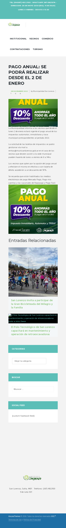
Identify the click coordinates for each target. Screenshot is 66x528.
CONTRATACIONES (20, 49)
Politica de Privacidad (32, 520)
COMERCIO (47, 39)
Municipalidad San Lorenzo (43, 91)
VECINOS (34, 39)
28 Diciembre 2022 (19, 91)
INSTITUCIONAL (18, 39)
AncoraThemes (14, 517)
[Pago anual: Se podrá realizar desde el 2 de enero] (33, 113)
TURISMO (38, 49)
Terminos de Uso (14, 520)
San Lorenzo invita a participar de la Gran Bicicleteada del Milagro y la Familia (32, 304)
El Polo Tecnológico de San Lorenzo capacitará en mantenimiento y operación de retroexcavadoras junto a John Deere (33, 332)
